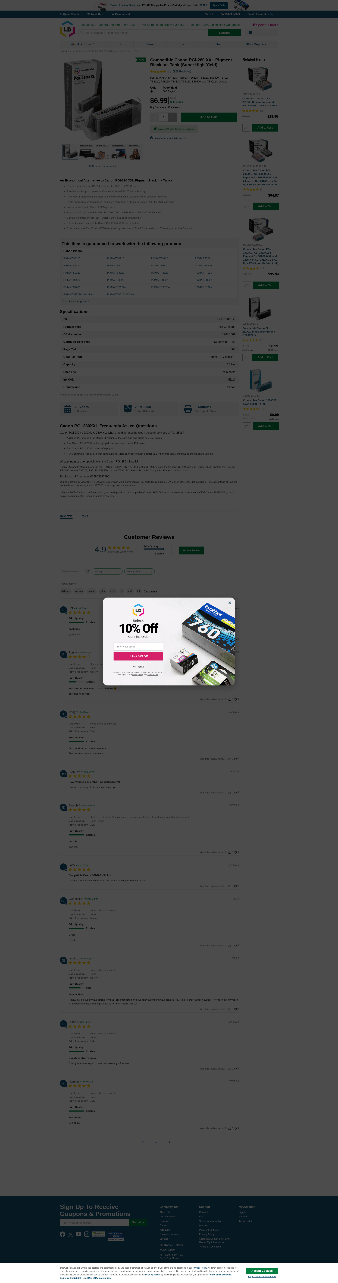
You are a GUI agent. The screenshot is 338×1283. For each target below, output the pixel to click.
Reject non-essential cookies (262, 1276)
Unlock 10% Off (138, 656)
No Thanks (138, 666)
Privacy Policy (200, 1268)
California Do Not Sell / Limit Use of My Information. (85, 1278)
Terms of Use (153, 675)
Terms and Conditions (220, 1275)
